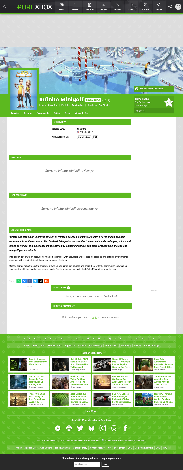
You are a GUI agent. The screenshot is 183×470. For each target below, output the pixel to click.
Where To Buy (81, 113)
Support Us (70, 345)
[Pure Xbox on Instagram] (103, 428)
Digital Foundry (80, 448)
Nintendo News (97, 448)
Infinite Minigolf (69, 99)
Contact (82, 345)
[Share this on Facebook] (29, 281)
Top (27, 345)
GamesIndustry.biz (144, 448)
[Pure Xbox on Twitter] (80, 428)
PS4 (95, 137)
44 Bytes (96, 440)
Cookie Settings (151, 345)
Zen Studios (77, 105)
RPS (165, 448)
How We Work (55, 345)
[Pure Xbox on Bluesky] (91, 428)
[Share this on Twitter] (35, 281)
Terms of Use (111, 345)
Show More (91, 411)
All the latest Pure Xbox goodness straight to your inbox (91, 458)
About (35, 345)
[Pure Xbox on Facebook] (125, 428)
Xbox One (52, 105)
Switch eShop (84, 137)
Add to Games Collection (151, 88)
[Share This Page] (170, 6)
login (94, 317)
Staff (42, 345)
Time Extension (62, 448)
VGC (130, 448)
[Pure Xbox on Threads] (114, 428)
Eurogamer (119, 448)
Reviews (28, 113)
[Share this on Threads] (40, 281)
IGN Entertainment (75, 440)
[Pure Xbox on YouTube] (69, 428)
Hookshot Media (51, 440)
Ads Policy (126, 345)
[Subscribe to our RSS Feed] (58, 428)
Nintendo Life (30, 448)
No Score (140, 111)
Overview (14, 113)
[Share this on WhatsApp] (18, 281)
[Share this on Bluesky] (24, 281)
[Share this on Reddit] (46, 281)
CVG (158, 448)
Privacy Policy (95, 345)
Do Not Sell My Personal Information (130, 440)
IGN (109, 448)
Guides (57, 113)
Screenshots (43, 113)
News (67, 113)
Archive (137, 345)
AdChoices (109, 440)
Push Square (46, 448)
